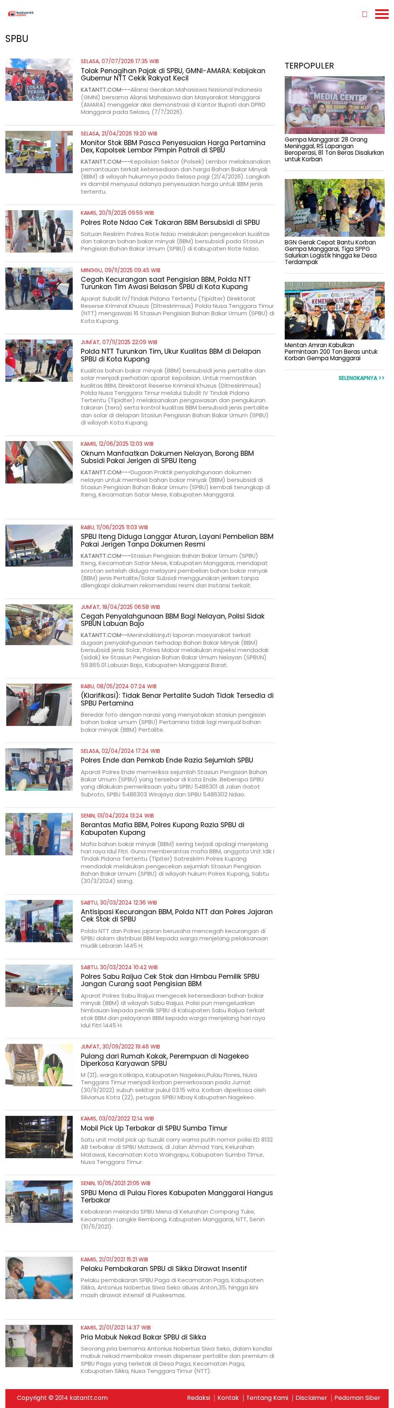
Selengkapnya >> (362, 378)
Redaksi (198, 1398)
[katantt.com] (101, 14)
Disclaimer (311, 1398)
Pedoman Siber (357, 1398)
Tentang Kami (267, 1398)
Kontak (228, 1398)
